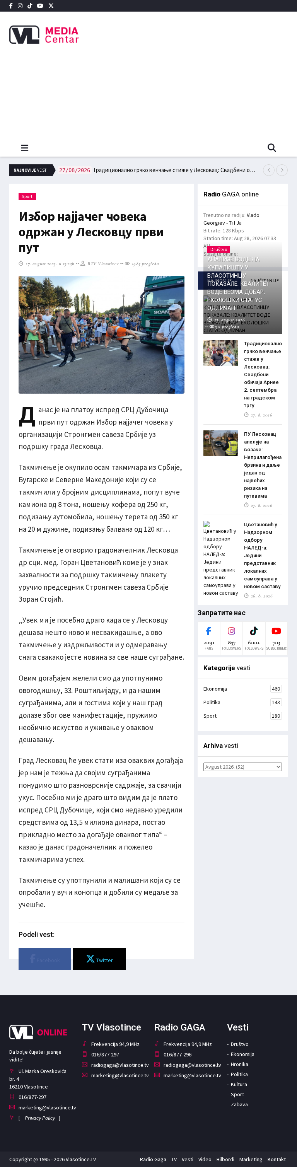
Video (205, 1159)
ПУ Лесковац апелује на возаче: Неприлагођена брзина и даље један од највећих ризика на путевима (263, 465)
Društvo (240, 1044)
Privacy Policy (40, 1117)
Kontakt (277, 1159)
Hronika (239, 1064)
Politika (241, 702)
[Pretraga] (272, 148)
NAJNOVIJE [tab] (219, 280)
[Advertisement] (201, 73)
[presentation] (269, 170)
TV (174, 1159)
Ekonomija (241, 688)
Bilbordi (225, 1159)
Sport (27, 196)
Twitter (104, 960)
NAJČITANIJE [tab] (265, 280)
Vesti (187, 1159)
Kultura (239, 1084)
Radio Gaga (153, 1159)
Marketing (251, 1159)
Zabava (239, 1104)
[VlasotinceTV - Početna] (51, 35)
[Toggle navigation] (24, 148)
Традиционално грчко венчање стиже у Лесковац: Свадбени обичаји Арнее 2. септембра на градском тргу (158, 170)
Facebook (48, 960)
